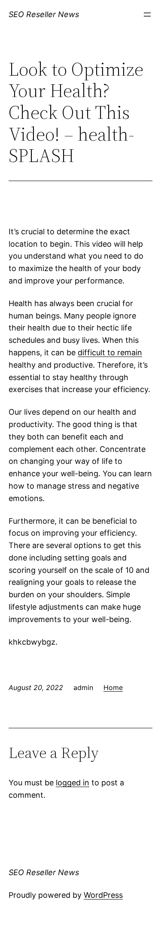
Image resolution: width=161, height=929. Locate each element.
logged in (72, 782)
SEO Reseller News (44, 14)
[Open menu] (147, 14)
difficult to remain (110, 352)
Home (113, 687)
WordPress (103, 895)
